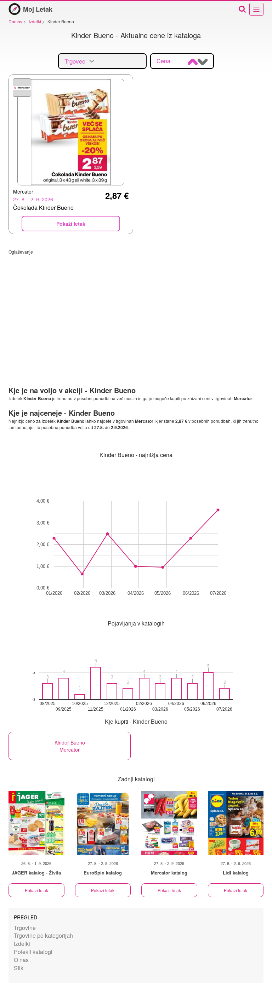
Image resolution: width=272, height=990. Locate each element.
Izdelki (22, 943)
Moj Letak (37, 9)
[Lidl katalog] (236, 823)
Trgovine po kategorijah (43, 935)
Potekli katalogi (33, 952)
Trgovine (25, 928)
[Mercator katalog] (169, 823)
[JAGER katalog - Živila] (36, 823)
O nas (21, 960)
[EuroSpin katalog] (103, 823)
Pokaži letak (36, 890)
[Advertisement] (136, 304)
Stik (18, 968)
